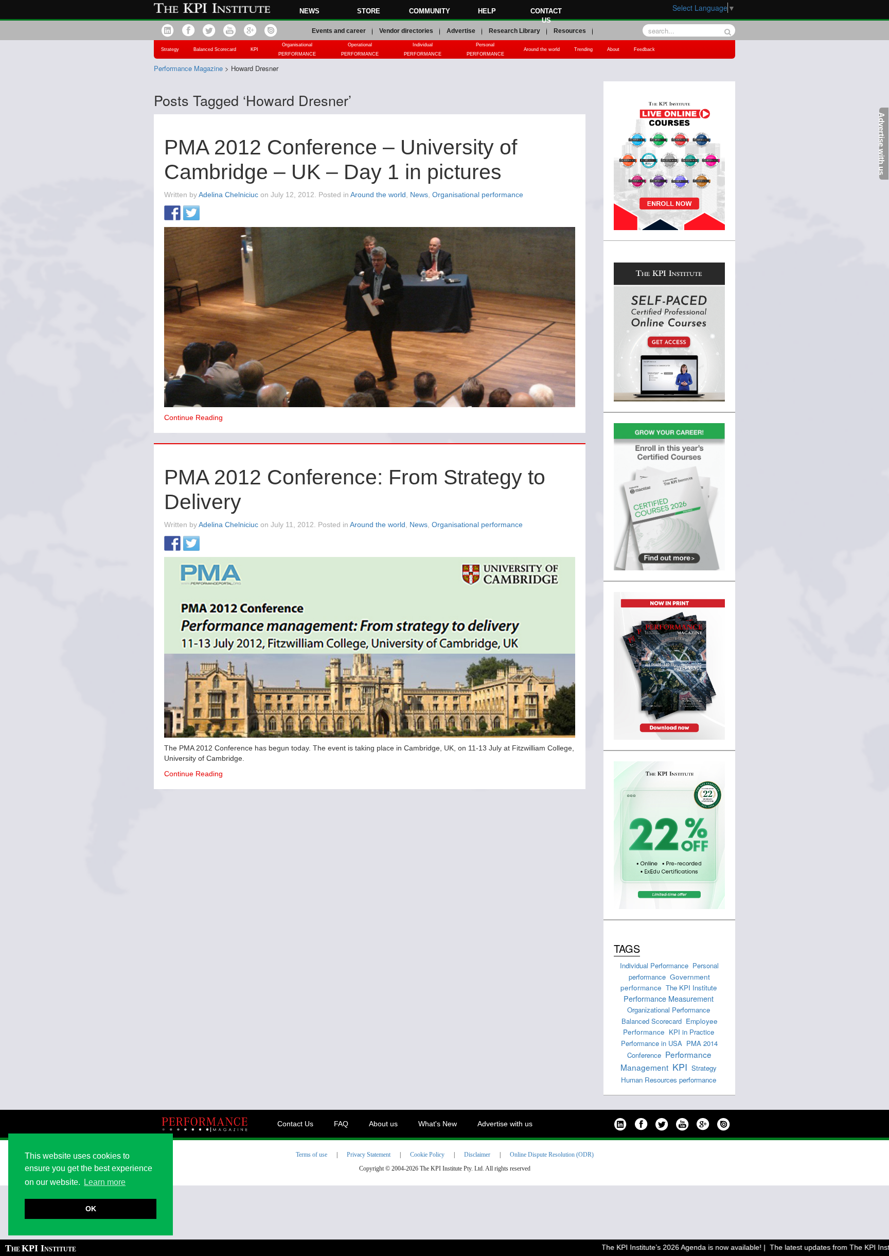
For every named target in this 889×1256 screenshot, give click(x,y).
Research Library (514, 30)
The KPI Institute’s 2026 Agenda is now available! (660, 1247)
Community (429, 11)
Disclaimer (477, 1154)
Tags (627, 948)
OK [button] (90, 1209)
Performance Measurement (669, 998)
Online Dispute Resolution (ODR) (552, 1154)
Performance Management (666, 1061)
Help (487, 11)
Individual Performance (654, 965)
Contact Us (295, 1124)
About (613, 49)
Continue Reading (193, 417)
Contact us (546, 15)
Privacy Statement (368, 1154)
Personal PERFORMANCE (485, 49)
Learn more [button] (105, 1182)
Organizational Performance (668, 1010)
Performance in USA (651, 1043)
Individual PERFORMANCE (422, 49)
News (309, 11)
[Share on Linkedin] (210, 213)
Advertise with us (504, 1124)
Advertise (461, 30)
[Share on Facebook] (172, 213)
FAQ (341, 1124)
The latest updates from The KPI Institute (815, 1247)
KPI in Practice (691, 1032)
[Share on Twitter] (191, 213)
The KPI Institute (691, 987)
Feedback (644, 49)
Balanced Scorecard (214, 49)
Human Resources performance (668, 1080)
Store (368, 11)
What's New (437, 1124)
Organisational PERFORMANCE (297, 49)
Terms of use (311, 1154)
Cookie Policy (427, 1154)
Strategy (170, 49)
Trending (583, 49)
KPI (254, 49)
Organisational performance (477, 194)
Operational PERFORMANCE (360, 49)
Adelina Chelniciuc (228, 194)
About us (383, 1124)
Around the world (542, 49)
